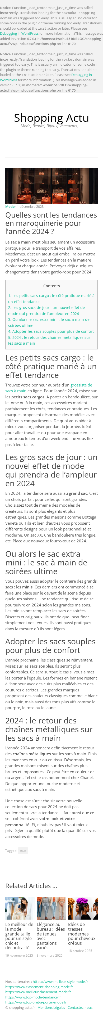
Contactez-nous (80, 1007)
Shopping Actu (51, 117)
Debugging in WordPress (19, 33)
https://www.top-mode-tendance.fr (33, 997)
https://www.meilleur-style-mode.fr (60, 981)
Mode (10, 206)
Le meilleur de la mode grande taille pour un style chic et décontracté (19, 936)
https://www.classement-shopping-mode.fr (39, 986)
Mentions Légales (51, 1007)
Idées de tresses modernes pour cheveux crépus (81, 933)
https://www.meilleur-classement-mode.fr (38, 991)
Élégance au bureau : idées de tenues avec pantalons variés (51, 936)
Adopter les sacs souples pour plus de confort (51, 331)
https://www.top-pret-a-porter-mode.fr (36, 1002)
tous (23, 850)
